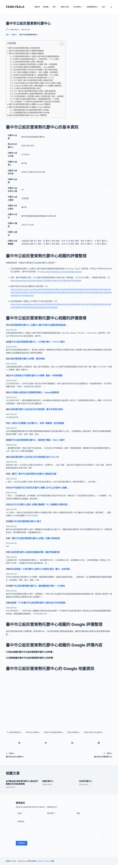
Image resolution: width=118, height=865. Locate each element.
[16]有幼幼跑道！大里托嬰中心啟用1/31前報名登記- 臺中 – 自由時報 (38, 96)
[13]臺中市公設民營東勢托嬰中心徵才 (27, 88)
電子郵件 (51, 813)
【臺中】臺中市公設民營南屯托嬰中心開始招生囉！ (34, 473)
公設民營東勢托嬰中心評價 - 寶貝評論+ (27, 358)
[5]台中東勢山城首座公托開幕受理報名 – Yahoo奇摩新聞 (33, 67)
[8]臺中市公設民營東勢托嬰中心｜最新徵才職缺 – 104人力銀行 (36, 75)
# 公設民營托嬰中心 (14, 732)
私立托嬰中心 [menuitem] (77, 7)
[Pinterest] (72, 743)
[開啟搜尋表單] (111, 7)
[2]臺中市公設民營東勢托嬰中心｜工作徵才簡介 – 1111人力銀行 (36, 59)
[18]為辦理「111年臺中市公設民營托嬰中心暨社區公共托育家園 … (37, 102)
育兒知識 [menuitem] (45, 7)
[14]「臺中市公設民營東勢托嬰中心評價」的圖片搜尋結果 (35, 91)
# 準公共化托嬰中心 (33, 732)
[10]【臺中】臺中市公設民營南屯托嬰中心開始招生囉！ (34, 80)
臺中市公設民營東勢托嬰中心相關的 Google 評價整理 (29, 104)
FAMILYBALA (15, 7)
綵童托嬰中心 (47, 781)
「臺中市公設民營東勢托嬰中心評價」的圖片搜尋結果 (35, 538)
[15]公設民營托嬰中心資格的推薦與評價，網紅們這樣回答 (35, 94)
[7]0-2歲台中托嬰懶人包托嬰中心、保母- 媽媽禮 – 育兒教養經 (35, 72)
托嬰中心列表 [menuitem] (64, 7)
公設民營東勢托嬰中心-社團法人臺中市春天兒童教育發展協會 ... (38, 325)
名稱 (20, 813)
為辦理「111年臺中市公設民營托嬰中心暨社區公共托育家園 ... (38, 602)
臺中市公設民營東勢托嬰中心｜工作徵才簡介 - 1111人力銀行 (37, 341)
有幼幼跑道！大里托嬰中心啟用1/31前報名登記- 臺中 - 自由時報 (40, 569)
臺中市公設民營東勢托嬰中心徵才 (25, 521)
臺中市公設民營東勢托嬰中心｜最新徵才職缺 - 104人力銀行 (37, 440)
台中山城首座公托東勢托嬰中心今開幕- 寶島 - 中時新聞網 (35, 375)
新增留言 (21, 821)
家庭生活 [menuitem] (37, 7)
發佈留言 (21, 843)
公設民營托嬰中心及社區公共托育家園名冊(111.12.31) (34, 457)
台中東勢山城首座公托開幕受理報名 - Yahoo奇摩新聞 (34, 392)
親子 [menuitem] (54, 7)
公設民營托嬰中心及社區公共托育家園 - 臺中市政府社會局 (36, 409)
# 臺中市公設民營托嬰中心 (53, 732)
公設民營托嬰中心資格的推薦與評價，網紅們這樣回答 (35, 552)
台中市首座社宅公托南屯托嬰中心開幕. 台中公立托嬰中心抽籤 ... (39, 487)
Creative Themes (43, 861)
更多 (103, 7)
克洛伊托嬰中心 (85, 781)
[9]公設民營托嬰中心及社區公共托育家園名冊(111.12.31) (33, 78)
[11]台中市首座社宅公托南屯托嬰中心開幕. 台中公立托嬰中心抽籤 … (38, 83)
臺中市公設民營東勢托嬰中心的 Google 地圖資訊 (28, 115)
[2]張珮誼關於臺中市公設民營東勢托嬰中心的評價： (32, 113)
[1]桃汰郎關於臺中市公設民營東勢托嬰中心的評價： (31, 110)
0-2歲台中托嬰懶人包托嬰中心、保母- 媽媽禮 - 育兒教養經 (36, 423)
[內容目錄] (62, 44)
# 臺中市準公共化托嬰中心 (93, 732)
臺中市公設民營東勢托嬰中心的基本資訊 (24, 48)
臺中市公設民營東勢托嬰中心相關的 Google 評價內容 (29, 107)
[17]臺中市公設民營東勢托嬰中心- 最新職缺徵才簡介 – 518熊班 (36, 99)
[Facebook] (19, 743)
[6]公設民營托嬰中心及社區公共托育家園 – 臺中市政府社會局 (35, 70)
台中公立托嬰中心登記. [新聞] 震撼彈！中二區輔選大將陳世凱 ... (39, 504)
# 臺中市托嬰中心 (73, 732)
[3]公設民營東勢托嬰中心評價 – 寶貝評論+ (28, 62)
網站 (78, 813)
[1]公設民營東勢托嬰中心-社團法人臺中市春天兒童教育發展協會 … (37, 56)
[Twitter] (45, 743)
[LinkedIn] (99, 743)
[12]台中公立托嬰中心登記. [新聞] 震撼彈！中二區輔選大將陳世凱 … (38, 86)
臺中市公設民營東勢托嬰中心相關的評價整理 (26, 51)
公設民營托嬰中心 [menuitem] (91, 7)
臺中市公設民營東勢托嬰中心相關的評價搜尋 (26, 53)
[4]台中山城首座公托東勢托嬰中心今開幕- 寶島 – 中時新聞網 (35, 64)
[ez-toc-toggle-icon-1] (60, 44)
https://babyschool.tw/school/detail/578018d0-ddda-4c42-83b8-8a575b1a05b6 (45, 280)
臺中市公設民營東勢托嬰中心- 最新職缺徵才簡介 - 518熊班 (37, 586)
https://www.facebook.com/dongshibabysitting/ (61, 271)
